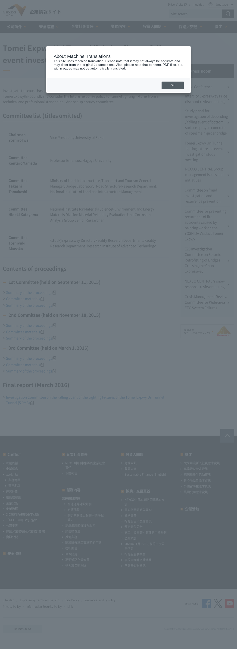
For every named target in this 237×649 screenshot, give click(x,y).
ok (173, 85)
